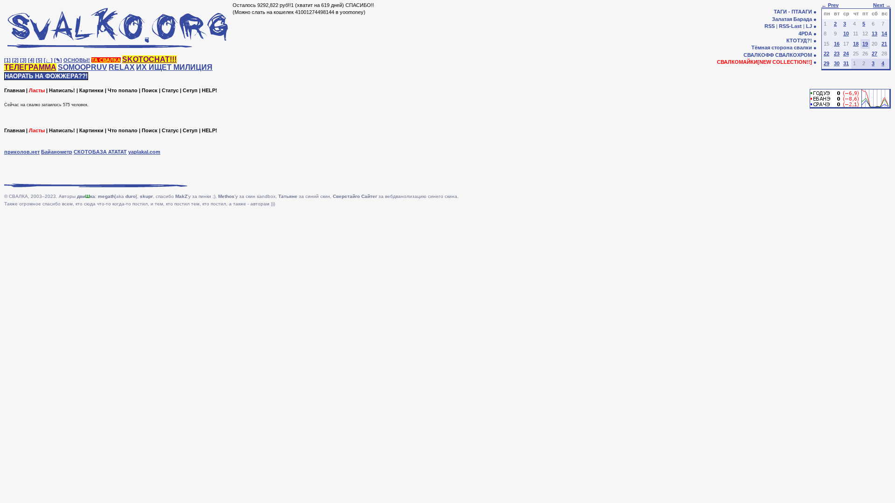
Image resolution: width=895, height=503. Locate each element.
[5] (39, 60)
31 (846, 63)
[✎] (58, 60)
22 (826, 53)
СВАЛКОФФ (759, 55)
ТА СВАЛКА (106, 60)
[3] (23, 60)
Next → (882, 5)
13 (874, 33)
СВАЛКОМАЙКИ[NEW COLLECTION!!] (764, 62)
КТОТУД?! (799, 40)
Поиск (150, 90)
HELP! (209, 90)
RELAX (122, 67)
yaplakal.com (144, 152)
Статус (170, 90)
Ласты (37, 90)
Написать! (62, 90)
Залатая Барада (792, 19)
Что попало (123, 90)
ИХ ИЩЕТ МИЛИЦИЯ (174, 67)
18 (856, 44)
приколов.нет (22, 152)
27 (874, 53)
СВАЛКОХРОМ (793, 55)
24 (846, 53)
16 (837, 44)
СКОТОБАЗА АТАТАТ (100, 152)
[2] (15, 60)
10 (846, 33)
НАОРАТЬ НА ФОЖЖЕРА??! (46, 76)
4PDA (805, 33)
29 (826, 63)
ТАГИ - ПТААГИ (793, 11)
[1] (7, 60)
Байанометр (56, 152)
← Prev (830, 5)
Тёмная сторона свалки (781, 47)
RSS (769, 26)
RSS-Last (790, 26)
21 (884, 44)
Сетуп (190, 90)
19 (865, 44)
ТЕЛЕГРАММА (30, 67)
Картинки (91, 90)
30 (837, 63)
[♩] (48, 60)
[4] (31, 60)
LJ (809, 26)
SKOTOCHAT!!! (149, 59)
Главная (14, 90)
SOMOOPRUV (82, 67)
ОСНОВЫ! (76, 60)
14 (884, 33)
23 (837, 53)
